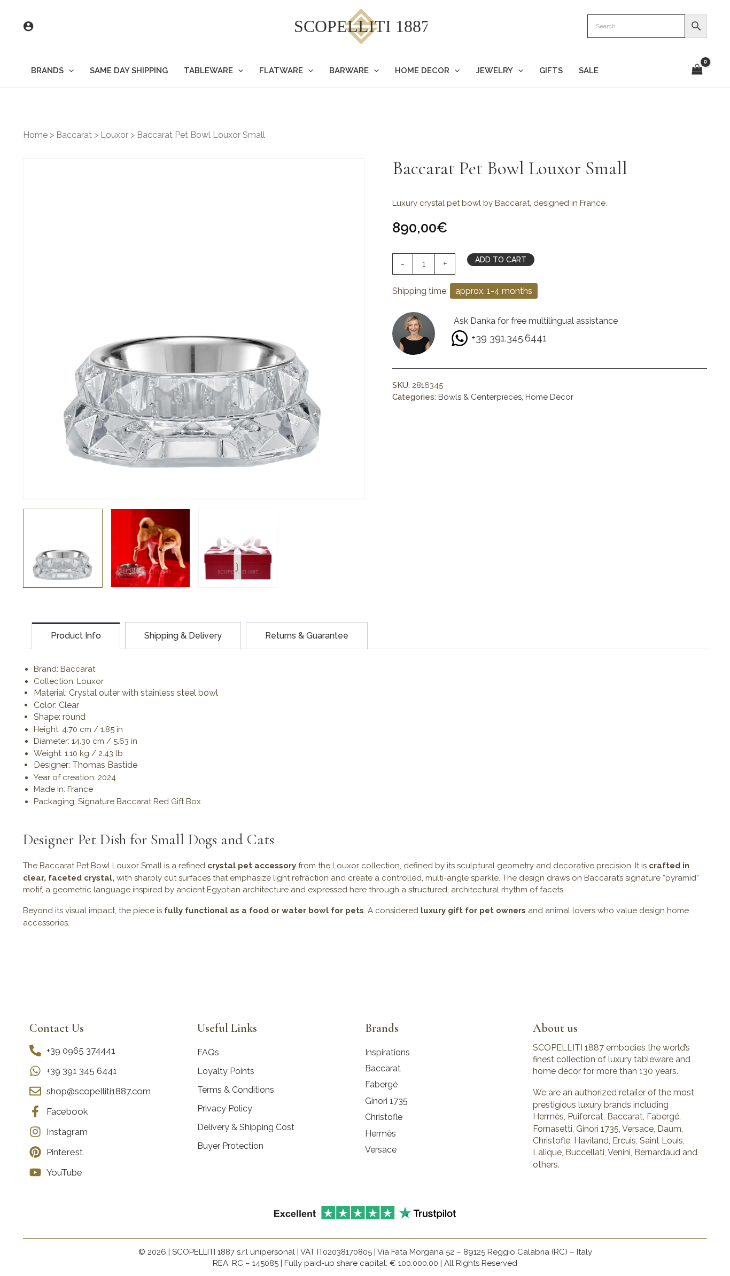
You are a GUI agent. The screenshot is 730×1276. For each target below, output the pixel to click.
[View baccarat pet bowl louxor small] (63, 548)
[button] (69, 71)
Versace (381, 1150)
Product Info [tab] (76, 636)
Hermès (380, 1134)
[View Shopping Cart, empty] (697, 70)
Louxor (114, 135)
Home (35, 135)
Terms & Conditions (235, 1090)
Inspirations (387, 1052)
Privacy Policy (224, 1108)
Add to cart (500, 259)
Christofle (383, 1117)
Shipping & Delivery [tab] (183, 636)
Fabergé (381, 1084)
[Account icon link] (28, 26)
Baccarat (74, 135)
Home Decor (549, 397)
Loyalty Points (225, 1071)
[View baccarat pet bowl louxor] (150, 548)
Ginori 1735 (386, 1101)
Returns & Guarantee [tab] (306, 636)
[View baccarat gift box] (238, 548)
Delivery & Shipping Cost (245, 1127)
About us (555, 1028)
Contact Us (56, 1028)
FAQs (208, 1052)
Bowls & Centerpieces (480, 397)
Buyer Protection (230, 1146)
